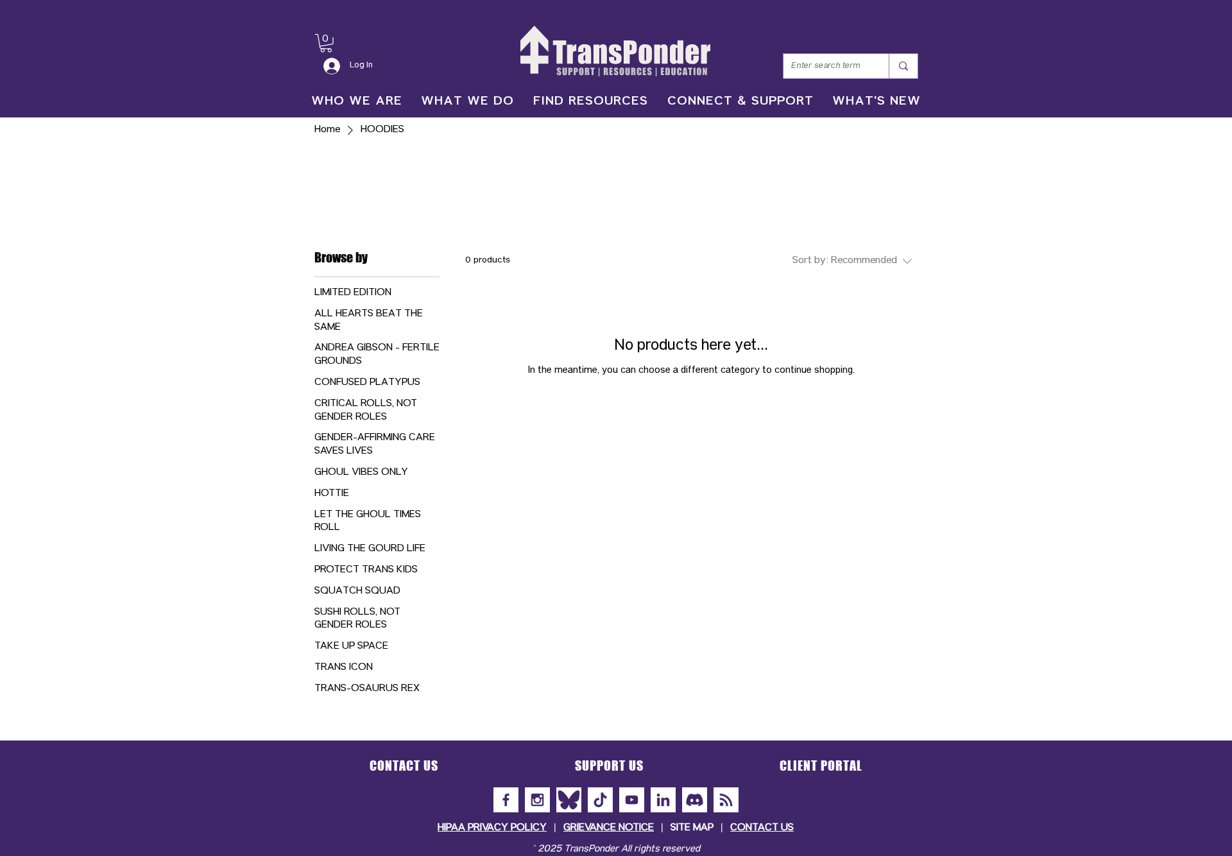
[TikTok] (600, 799)
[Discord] (694, 799)
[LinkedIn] (663, 799)
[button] (326, 43)
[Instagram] (537, 799)
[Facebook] (505, 799)
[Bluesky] (568, 799)
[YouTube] (631, 799)
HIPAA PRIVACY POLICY (492, 828)
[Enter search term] (903, 66)
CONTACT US (762, 828)
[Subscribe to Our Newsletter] (726, 799)
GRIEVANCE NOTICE (608, 828)
